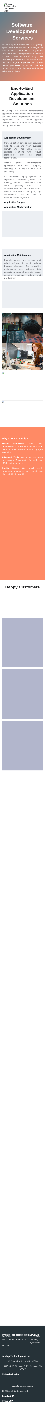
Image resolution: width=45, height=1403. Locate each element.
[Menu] (39, 6)
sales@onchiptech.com (22, 1386)
